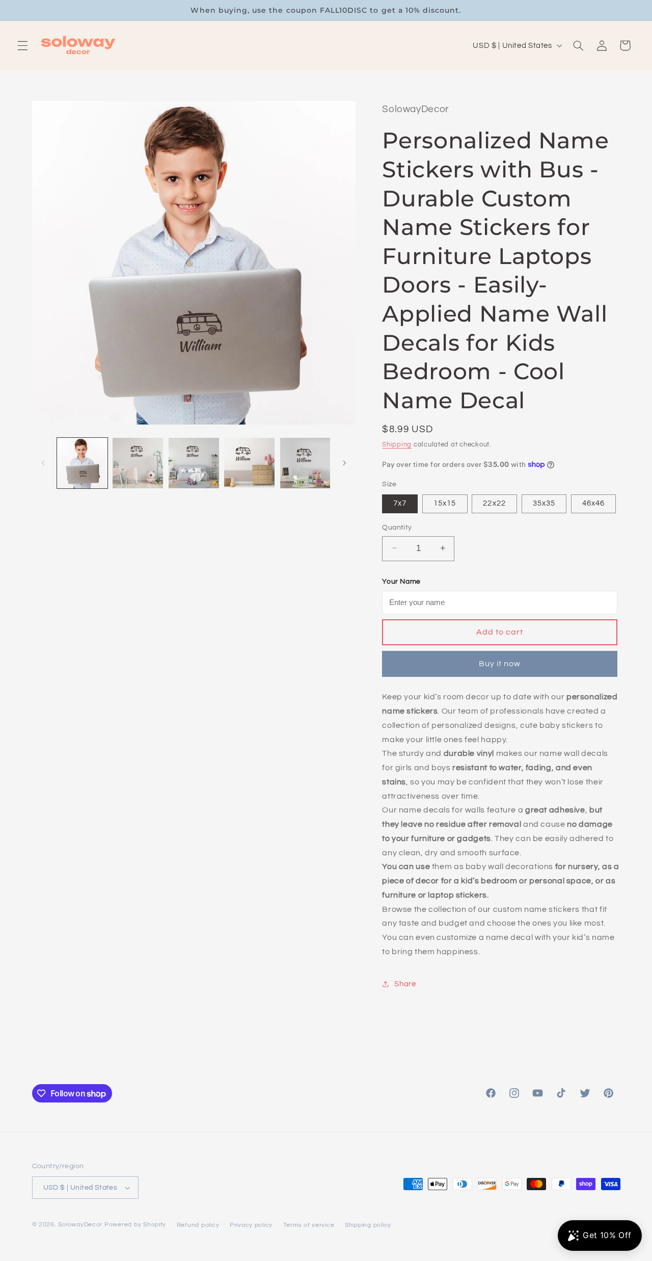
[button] (22, 45)
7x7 (399, 503)
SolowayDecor (80, 1224)
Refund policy (198, 1225)
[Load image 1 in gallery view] (82, 463)
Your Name (401, 581)
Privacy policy (251, 1225)
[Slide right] (344, 463)
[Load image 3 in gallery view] (194, 463)
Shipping (397, 444)
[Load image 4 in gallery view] (249, 463)
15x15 (444, 503)
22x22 (494, 503)
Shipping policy (368, 1225)
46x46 (593, 503)
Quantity (397, 527)
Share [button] (405, 983)
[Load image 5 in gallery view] (305, 463)
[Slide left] (43, 463)
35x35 (544, 503)
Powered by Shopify (135, 1224)
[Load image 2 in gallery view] (138, 463)
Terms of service (309, 1225)
